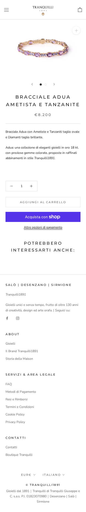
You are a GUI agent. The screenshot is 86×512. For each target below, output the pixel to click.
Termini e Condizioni (20, 407)
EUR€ (26, 474)
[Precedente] (32, 84)
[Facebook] (7, 318)
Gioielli (10, 343)
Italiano (52, 474)
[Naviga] (6, 9)
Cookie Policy (15, 414)
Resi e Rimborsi (17, 399)
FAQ (9, 384)
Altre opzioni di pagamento (43, 227)
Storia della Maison (19, 359)
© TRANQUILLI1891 (43, 485)
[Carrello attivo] (80, 9)
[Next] (54, 84)
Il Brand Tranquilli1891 (22, 351)
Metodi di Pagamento (21, 392)
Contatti (11, 447)
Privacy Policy (15, 422)
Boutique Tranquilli (19, 455)
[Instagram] (17, 318)
